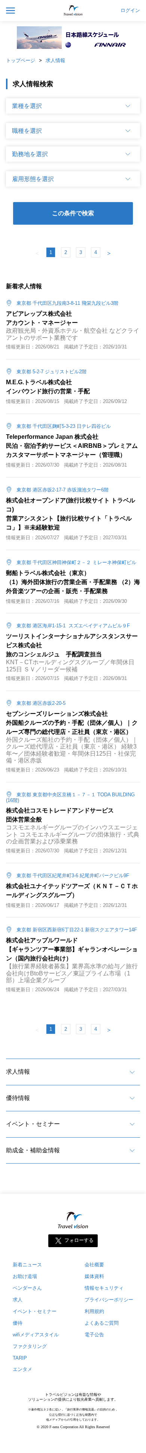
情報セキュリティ (104, 1288)
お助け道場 (25, 1276)
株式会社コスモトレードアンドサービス (60, 810)
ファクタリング (30, 1346)
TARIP (20, 1358)
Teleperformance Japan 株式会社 (52, 437)
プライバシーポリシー (109, 1299)
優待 (17, 1323)
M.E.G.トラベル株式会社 (39, 382)
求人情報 (55, 60)
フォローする (79, 1240)
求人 (17, 1299)
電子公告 (94, 1334)
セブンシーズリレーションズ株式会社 (57, 714)
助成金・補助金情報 (33, 1150)
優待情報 (18, 1098)
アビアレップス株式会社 (39, 313)
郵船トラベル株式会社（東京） (48, 573)
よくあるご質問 (102, 1323)
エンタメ (22, 1369)
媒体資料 (94, 1276)
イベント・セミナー (33, 1124)
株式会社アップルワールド (42, 940)
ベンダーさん (27, 1288)
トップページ (20, 60)
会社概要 (94, 1264)
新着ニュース (27, 1264)
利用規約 (94, 1311)
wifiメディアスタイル (36, 1334)
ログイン (130, 10)
